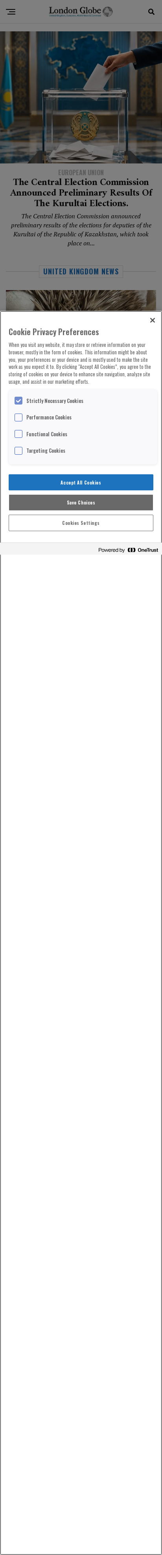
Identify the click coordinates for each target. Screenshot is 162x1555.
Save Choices (81, 502)
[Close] (152, 320)
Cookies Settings (81, 522)
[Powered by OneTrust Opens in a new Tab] (128, 550)
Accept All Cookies (81, 482)
